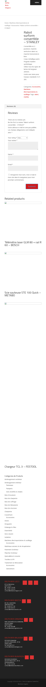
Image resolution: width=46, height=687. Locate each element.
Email (10, 164)
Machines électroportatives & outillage (30, 91)
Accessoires (15, 25)
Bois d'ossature (10, 495)
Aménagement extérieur (13, 479)
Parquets (9, 488)
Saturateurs (10, 569)
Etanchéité (8, 531)
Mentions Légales (23, 684)
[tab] (23, 106)
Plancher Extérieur (11, 553)
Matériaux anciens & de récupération (17, 546)
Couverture (8, 515)
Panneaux (9, 485)
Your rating (12, 138)
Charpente (8, 511)
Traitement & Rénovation (14, 563)
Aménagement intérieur (13, 483)
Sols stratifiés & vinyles (14, 492)
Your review (12, 140)
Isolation (8, 537)
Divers (7, 521)
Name (10, 154)
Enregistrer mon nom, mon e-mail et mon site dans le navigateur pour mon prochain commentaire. (22, 177)
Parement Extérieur (11, 550)
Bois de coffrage (10, 502)
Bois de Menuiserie (11, 505)
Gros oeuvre (9, 534)
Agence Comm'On (33, 681)
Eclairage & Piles (10, 527)
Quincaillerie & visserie (12, 556)
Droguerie (8, 524)
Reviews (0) (11, 106)
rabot (36, 94)
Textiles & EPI (9, 559)
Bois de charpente (11, 498)
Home (6, 23)
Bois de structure (11, 508)
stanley (26, 97)
